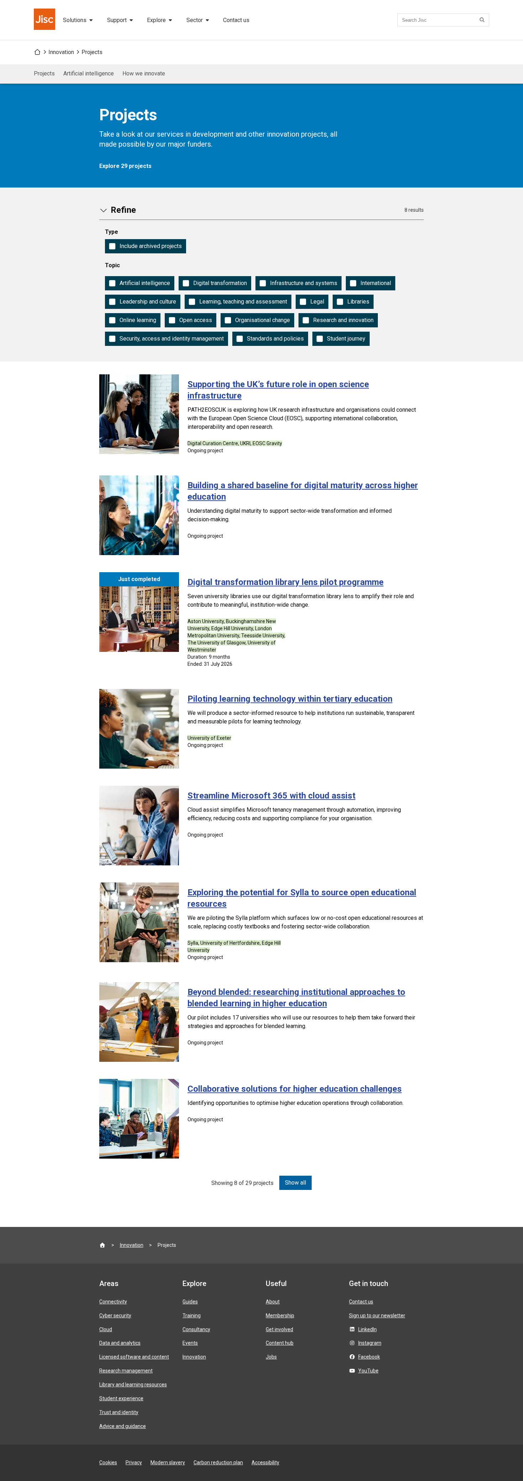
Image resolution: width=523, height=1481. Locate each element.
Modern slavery (167, 1462)
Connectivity (113, 1302)
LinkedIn (367, 1329)
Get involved (279, 1329)
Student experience (121, 1398)
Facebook (369, 1357)
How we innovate (143, 73)
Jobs (271, 1357)
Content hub (280, 1343)
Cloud (105, 1329)
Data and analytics (120, 1343)
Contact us (236, 20)
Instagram (369, 1343)
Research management (126, 1371)
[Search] (483, 20)
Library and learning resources (133, 1384)
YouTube (368, 1371)
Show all (295, 1182)
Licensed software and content (134, 1357)
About (273, 1302)
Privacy (134, 1462)
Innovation (61, 52)
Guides (190, 1302)
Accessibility (265, 1462)
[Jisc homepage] (45, 20)
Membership (280, 1315)
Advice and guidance (122, 1426)
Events (190, 1343)
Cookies (108, 1462)
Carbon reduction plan (218, 1462)
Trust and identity (118, 1412)
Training (192, 1315)
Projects (91, 52)
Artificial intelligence (88, 73)
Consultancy (196, 1329)
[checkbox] (145, 246)
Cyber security (115, 1315)
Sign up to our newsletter (377, 1315)
